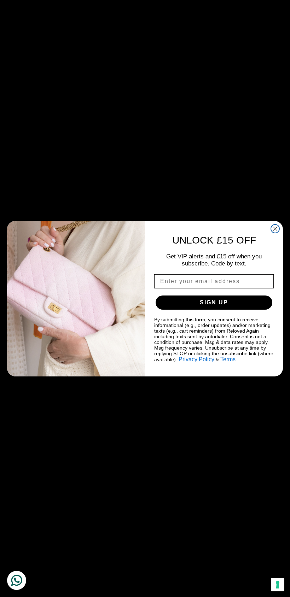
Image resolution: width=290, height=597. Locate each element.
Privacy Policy (196, 359)
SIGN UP (214, 302)
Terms (228, 359)
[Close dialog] (275, 228)
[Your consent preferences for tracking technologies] (277, 584)
